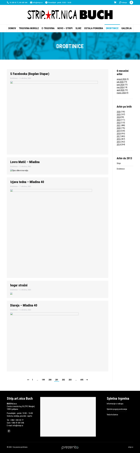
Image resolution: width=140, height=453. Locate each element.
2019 (119, 131)
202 (63, 380)
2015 (119, 142)
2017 (119, 136)
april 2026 (120, 90)
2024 (119, 117)
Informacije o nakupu (115, 403)
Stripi (119, 163)
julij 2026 (120, 82)
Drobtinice (14, 78)
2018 (119, 133)
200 (50, 380)
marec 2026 (121, 93)
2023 (119, 120)
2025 (119, 114)
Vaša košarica (112, 414)
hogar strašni (18, 285)
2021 (119, 125)
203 (70, 380)
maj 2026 (120, 87)
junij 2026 (120, 85)
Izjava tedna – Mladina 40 (27, 182)
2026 (119, 112)
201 (56, 380)
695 (81, 380)
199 (43, 380)
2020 (119, 128)
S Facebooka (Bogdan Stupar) (29, 74)
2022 (119, 123)
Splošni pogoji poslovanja (117, 409)
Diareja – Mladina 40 (23, 305)
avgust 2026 (121, 79)
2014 (119, 144)
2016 (119, 139)
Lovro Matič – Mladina (25, 162)
